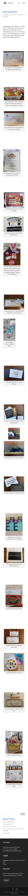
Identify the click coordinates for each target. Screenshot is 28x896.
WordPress (15, 894)
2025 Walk (20, 14)
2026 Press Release (8, 824)
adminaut (6, 14)
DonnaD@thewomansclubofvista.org (12, 851)
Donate (6, 880)
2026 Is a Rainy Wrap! (8, 821)
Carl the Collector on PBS (9, 826)
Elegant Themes (14, 892)
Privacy (4, 864)
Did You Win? (6, 833)
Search (22, 814)
